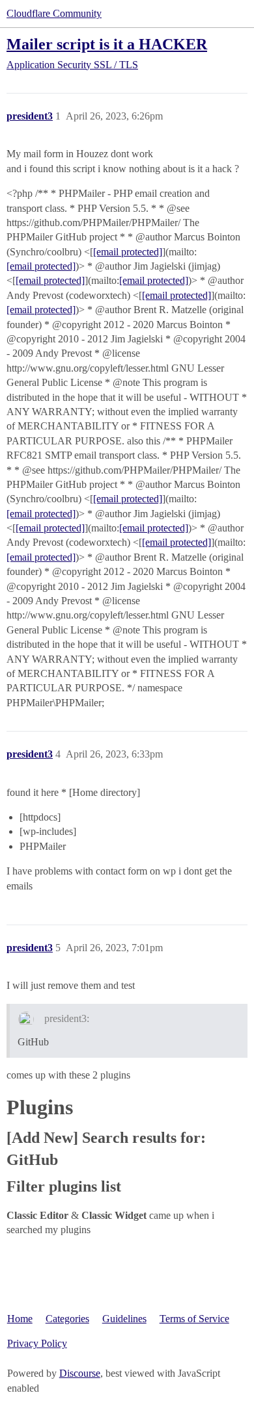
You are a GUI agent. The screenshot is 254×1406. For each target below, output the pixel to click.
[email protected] (127, 251)
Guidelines (124, 1318)
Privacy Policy (37, 1343)
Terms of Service (194, 1318)
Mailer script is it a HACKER (107, 44)
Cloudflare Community (54, 13)
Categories (67, 1318)
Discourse (79, 1373)
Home (20, 1318)
